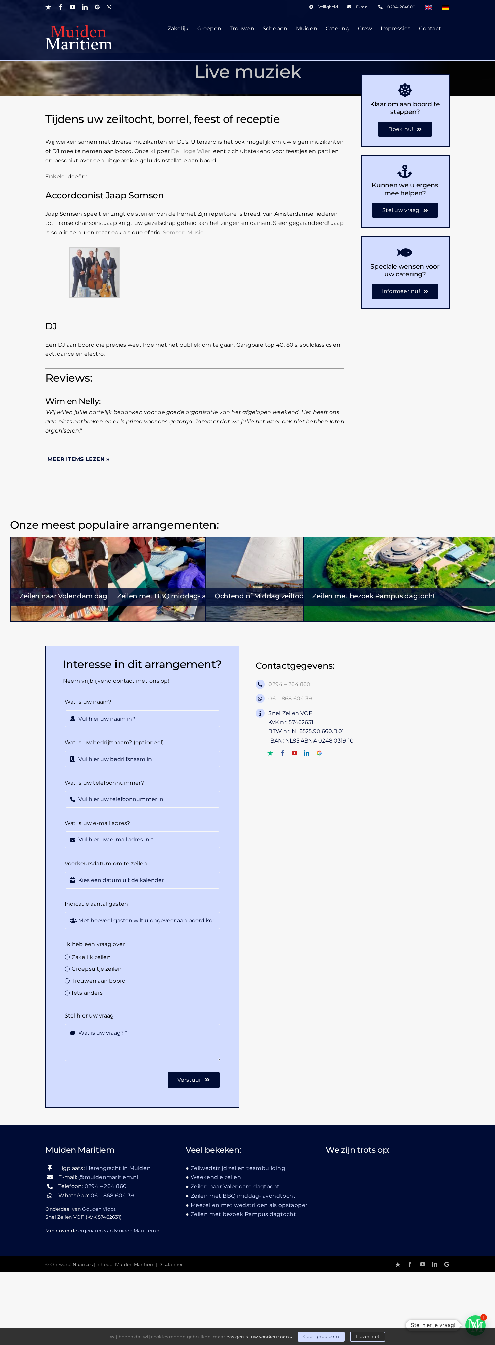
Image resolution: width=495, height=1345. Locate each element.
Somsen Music (183, 232)
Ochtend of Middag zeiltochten (266, 596)
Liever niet (368, 1336)
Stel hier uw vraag (89, 1015)
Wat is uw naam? (88, 702)
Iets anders (87, 993)
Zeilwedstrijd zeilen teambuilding (238, 1168)
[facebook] (282, 753)
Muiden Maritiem (135, 1264)
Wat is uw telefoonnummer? (104, 783)
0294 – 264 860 (289, 684)
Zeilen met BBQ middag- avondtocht (179, 596)
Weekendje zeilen (216, 1177)
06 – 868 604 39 (290, 698)
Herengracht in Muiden (118, 1168)
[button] (475, 1325)
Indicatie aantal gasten (96, 904)
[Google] (319, 753)
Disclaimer (170, 1264)
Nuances (83, 1264)
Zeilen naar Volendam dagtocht (72, 596)
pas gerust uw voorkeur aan (258, 1336)
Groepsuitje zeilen (97, 969)
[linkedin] (306, 753)
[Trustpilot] (270, 753)
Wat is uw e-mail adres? (97, 823)
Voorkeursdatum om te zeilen (106, 863)
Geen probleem (321, 1336)
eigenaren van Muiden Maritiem (117, 1231)
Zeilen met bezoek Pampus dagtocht (373, 596)
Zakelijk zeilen (91, 957)
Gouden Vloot (99, 1209)
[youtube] (294, 753)
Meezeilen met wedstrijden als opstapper (249, 1205)
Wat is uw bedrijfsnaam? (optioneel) (114, 742)
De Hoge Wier (190, 151)
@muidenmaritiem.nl (108, 1177)
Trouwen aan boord (99, 981)
